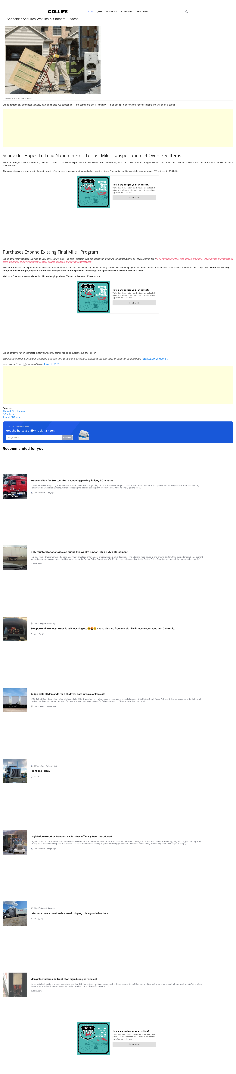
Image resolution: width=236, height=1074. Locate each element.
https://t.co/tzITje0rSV (155, 358)
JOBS (100, 11)
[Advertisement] (85, 128)
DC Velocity (8, 414)
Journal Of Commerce (13, 417)
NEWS (90, 11)
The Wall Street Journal (14, 411)
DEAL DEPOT (142, 11)
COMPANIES (126, 11)
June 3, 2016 (51, 364)
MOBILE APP (111, 11)
